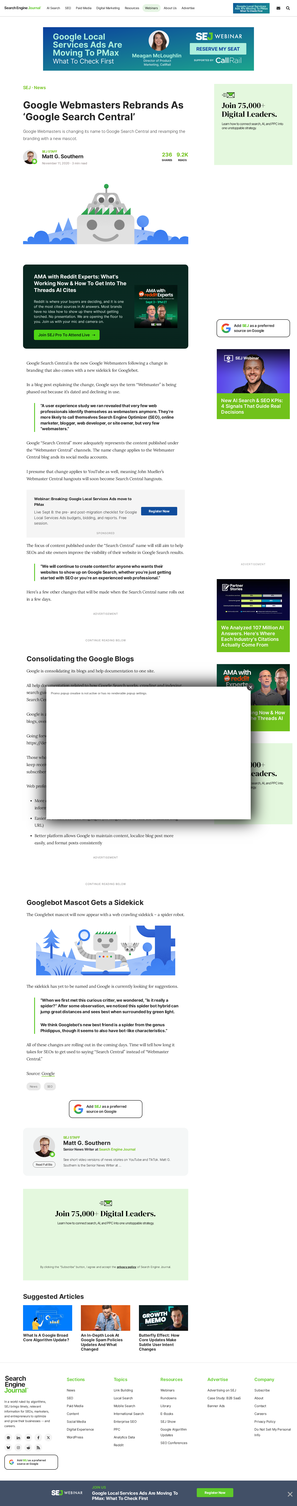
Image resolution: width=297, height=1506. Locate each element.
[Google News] (8, 1437)
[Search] (288, 8)
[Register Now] (253, 370)
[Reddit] (28, 1447)
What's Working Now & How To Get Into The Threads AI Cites (253, 718)
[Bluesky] (8, 1447)
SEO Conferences (173, 1443)
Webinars (151, 8)
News (33, 1086)
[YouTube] (28, 1437)
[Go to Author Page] (30, 157)
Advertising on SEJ (221, 1390)
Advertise (188, 8)
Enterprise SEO (125, 1421)
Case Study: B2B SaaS (224, 1398)
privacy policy (126, 1267)
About (258, 1398)
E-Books (166, 1414)
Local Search (123, 1398)
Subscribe (262, 1390)
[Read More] (253, 599)
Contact (260, 1406)
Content (73, 1414)
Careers (260, 1414)
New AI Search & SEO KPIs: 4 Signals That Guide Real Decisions (252, 406)
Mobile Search (124, 1406)
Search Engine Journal (117, 1149)
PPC (117, 1429)
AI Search (53, 8)
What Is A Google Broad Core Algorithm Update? (46, 1337)
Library (165, 1406)
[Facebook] (38, 1437)
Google (48, 1073)
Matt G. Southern (62, 156)
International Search (129, 1414)
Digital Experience (80, 1429)
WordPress (75, 1437)
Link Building (123, 1390)
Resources (132, 8)
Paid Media (83, 8)
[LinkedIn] (18, 1437)
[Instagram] (18, 1447)
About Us (170, 8)
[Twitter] (48, 1437)
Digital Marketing (108, 8)
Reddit (118, 1445)
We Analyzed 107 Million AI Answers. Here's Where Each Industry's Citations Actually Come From (252, 636)
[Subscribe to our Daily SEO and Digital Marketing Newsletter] (278, 8)
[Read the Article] (47, 1318)
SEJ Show (167, 1421)
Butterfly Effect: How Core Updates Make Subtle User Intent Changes (159, 1342)
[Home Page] (22, 8)
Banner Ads (216, 1406)
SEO (68, 8)
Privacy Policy (264, 1421)
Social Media (76, 1421)
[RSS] (38, 1447)
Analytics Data (124, 1437)
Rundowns (168, 1398)
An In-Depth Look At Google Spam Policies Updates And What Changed (102, 1342)
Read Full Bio (44, 1164)
